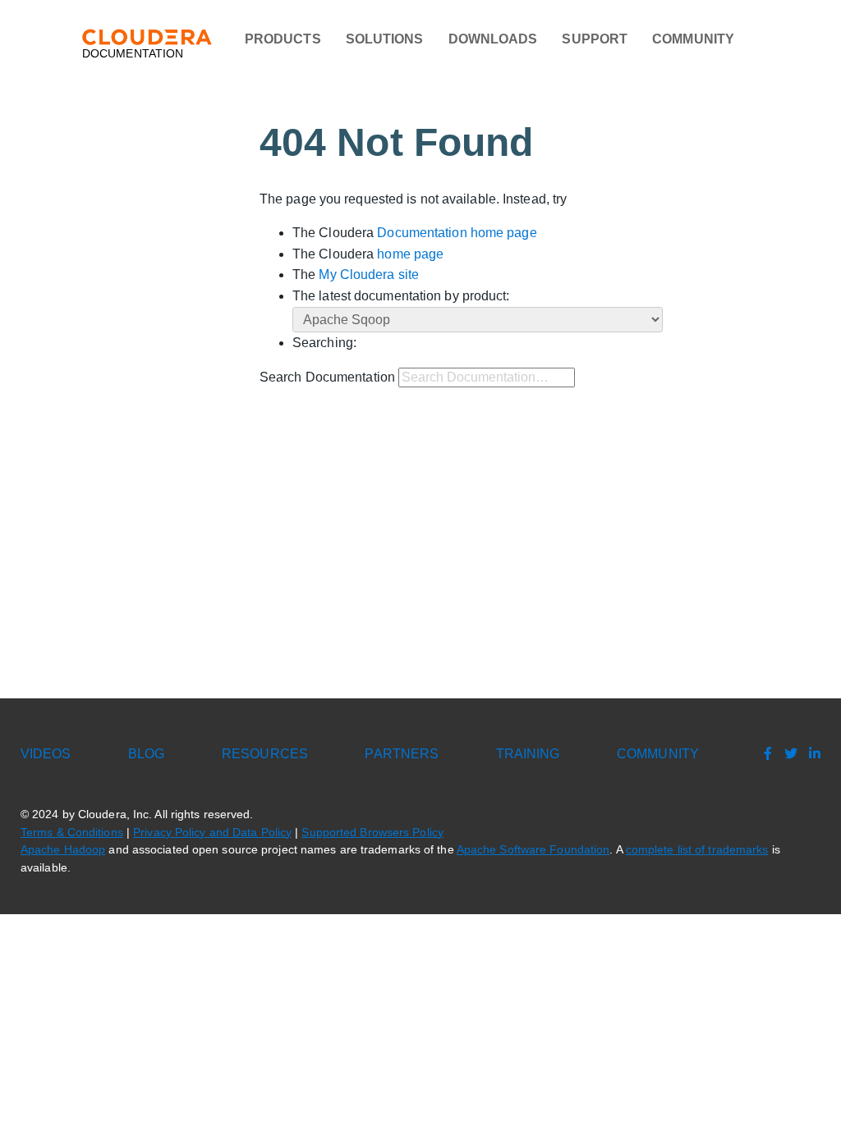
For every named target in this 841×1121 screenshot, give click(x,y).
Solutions (385, 39)
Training (528, 754)
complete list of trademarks (697, 850)
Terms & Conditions (72, 832)
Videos (46, 754)
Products (283, 39)
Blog (146, 754)
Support (594, 39)
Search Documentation (327, 377)
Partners (402, 754)
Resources (265, 754)
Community (693, 39)
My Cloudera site (369, 274)
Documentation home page (456, 233)
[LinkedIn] (810, 754)
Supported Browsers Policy (372, 832)
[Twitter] (786, 754)
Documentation (132, 54)
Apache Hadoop (63, 850)
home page (410, 254)
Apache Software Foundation (533, 850)
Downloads (493, 39)
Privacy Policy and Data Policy (212, 832)
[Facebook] (764, 754)
